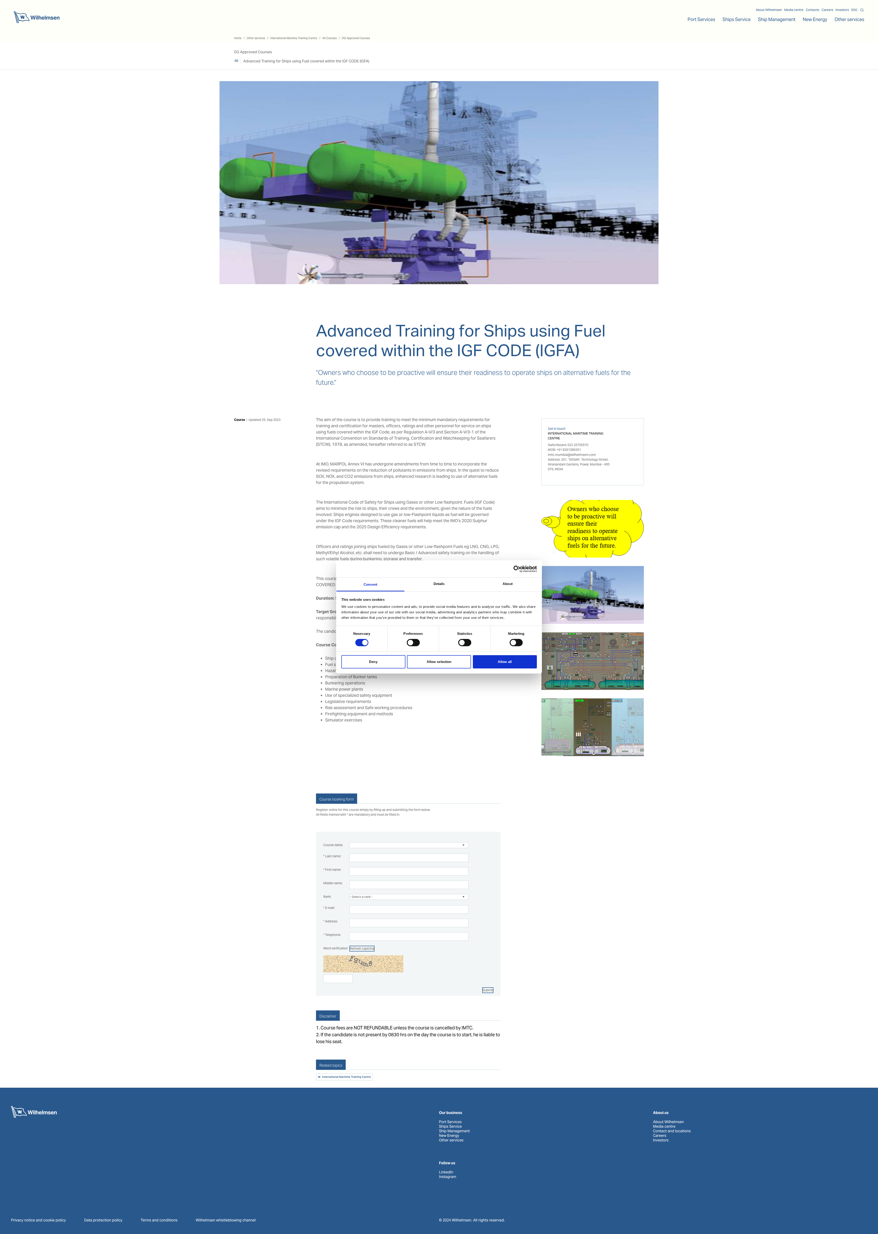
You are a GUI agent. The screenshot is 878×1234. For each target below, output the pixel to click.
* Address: (330, 921)
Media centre (793, 10)
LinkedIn (446, 1172)
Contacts (812, 10)
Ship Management (454, 1131)
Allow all (505, 662)
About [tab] (508, 584)
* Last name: (332, 856)
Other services (256, 38)
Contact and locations (672, 1131)
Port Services (450, 1122)
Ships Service (450, 1126)
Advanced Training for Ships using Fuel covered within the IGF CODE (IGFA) (306, 61)
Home (237, 38)
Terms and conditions (159, 1220)
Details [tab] (439, 584)
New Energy (815, 19)
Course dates (333, 845)
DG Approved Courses (356, 38)
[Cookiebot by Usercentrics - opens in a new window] (517, 568)
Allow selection (439, 662)
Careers (827, 10)
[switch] (413, 642)
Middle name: (333, 883)
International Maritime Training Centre (293, 38)
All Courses (329, 38)
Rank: (327, 897)
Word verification (335, 948)
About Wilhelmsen (769, 10)
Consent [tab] (370, 584)
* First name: (332, 870)
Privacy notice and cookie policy (38, 1220)
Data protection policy (103, 1220)
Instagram (447, 1177)
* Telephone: (332, 935)
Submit (488, 990)
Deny (373, 662)
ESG (854, 10)
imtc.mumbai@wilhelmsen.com (572, 454)
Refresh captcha (362, 948)
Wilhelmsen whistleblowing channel (226, 1220)
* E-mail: (329, 908)
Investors (842, 10)
